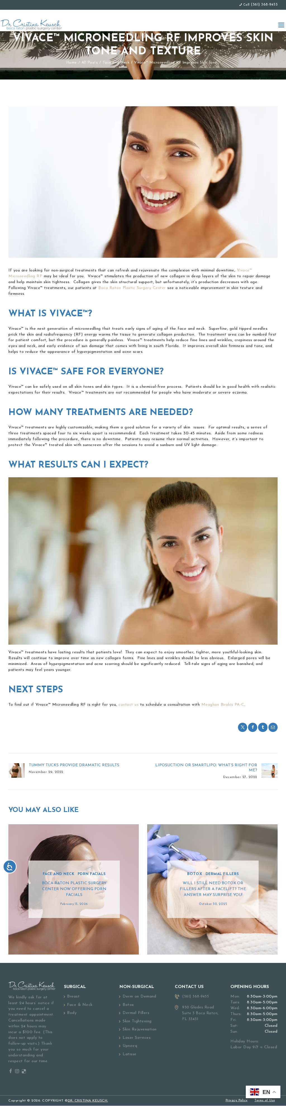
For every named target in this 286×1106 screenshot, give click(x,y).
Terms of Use (264, 1100)
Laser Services (137, 1038)
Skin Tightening (137, 1021)
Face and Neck (116, 62)
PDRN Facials (92, 874)
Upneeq (130, 1046)
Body (72, 1013)
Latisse (130, 1054)
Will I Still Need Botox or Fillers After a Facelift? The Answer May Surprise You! (213, 889)
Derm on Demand (139, 996)
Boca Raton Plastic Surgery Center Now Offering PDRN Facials (74, 889)
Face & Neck (80, 1005)
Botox (194, 874)
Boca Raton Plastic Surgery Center (131, 288)
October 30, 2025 (213, 904)
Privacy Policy (237, 1100)
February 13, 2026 (74, 904)
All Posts (90, 62)
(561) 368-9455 (264, 4)
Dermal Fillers (222, 874)
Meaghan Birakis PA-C (222, 705)
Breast (73, 996)
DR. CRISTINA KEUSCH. (88, 1100)
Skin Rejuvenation (140, 1029)
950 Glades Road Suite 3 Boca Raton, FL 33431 (200, 1013)
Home (71, 62)
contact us (128, 705)
